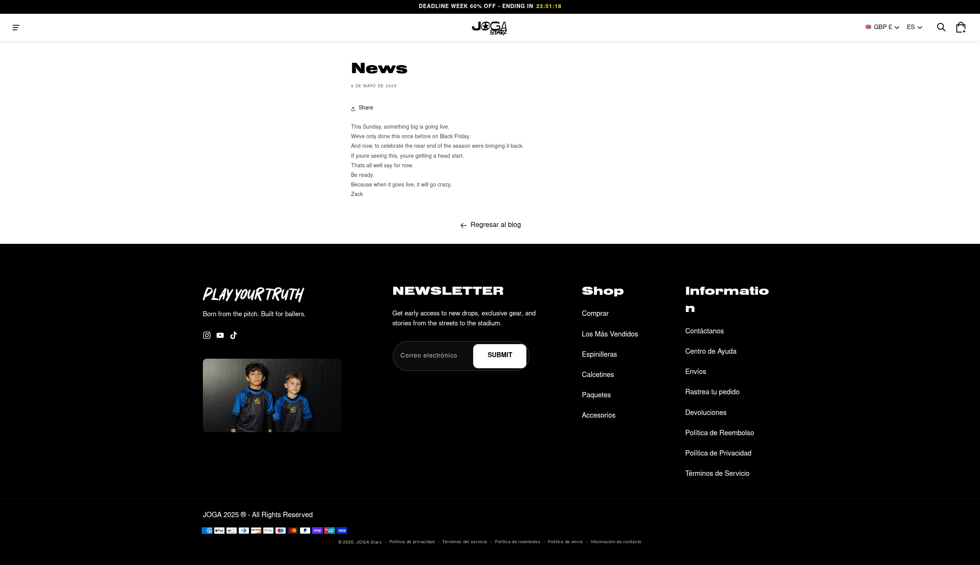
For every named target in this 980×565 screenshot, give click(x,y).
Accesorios (599, 416)
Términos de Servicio (717, 474)
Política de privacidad (411, 542)
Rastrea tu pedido (712, 392)
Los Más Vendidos (610, 334)
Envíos (695, 372)
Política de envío (565, 542)
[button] (16, 27)
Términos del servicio (464, 542)
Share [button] (366, 108)
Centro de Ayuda (711, 352)
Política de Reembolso (719, 433)
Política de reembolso (518, 542)
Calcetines (598, 375)
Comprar (595, 314)
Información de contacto (616, 542)
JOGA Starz (369, 543)
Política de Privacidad (718, 454)
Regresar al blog (495, 225)
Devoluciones (706, 413)
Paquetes (596, 395)
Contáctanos (704, 331)
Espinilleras (599, 355)
